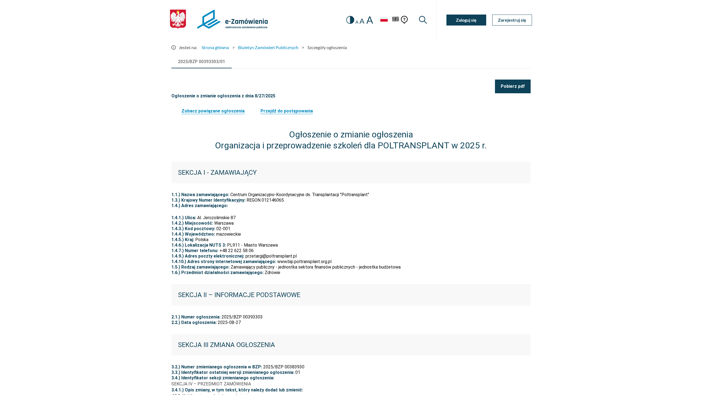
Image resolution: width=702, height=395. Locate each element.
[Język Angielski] (395, 19)
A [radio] (356, 21)
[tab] (201, 61)
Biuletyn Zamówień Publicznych (268, 47)
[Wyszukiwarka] (423, 19)
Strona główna (215, 47)
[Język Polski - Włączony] (383, 19)
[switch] (350, 19)
